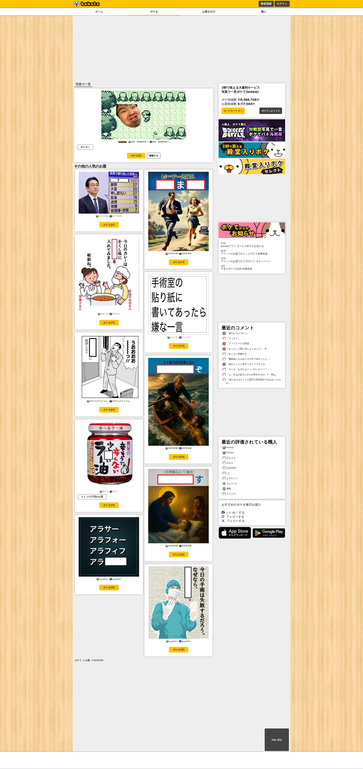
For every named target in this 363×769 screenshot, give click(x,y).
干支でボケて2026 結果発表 (236, 267)
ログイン (282, 3)
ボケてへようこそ (271, 110)
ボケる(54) (109, 505)
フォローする (234, 516)
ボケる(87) (109, 224)
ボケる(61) (109, 409)
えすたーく (232, 478)
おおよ (229, 462)
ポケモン (85, 147)
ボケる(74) (109, 322)
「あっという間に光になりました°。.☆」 (247, 348)
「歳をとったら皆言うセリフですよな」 (246, 364)
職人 (263, 11)
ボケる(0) (136, 155)
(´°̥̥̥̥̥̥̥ (227, 473)
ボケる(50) (109, 587)
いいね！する (235, 512)
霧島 (228, 488)
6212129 (98, 660)
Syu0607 (231, 467)
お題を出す (209, 11)
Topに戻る (276, 740)
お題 (87, 660)
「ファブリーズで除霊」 (238, 343)
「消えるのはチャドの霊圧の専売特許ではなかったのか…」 (253, 381)
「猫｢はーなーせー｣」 (237, 333)
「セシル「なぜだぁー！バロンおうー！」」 (249, 369)
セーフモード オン (233, 110)
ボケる (154, 11)
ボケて (78, 660)
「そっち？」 (233, 338)
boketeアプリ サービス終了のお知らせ (242, 244)
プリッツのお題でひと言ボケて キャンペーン (246, 260)
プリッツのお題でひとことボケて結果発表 (244, 252)
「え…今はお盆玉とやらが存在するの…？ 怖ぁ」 (252, 374)
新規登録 (266, 3)
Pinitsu (230, 447)
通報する (153, 155)
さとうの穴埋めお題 (92, 496)
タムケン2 (231, 483)
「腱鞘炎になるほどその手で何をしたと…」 (248, 359)
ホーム (99, 11)
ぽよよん (231, 457)
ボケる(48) (178, 649)
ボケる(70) (178, 345)
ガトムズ (231, 493)
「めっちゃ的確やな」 (237, 353)
